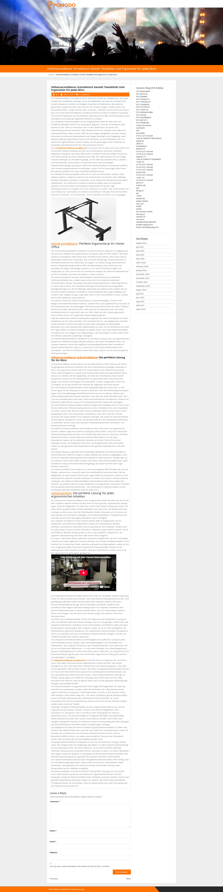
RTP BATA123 (142, 94)
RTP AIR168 (141, 115)
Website (53, 852)
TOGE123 (140, 162)
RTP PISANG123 (143, 99)
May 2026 (140, 255)
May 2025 (140, 301)
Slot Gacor (140, 219)
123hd (138, 196)
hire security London (144, 211)
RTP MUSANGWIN (143, 117)
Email (53, 841)
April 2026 (140, 258)
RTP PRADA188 (142, 122)
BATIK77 (139, 183)
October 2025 (142, 282)
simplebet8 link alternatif (146, 222)
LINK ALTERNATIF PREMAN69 (148, 159)
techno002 (140, 128)
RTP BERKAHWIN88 (144, 112)
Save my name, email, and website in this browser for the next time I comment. (80, 866)
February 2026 (142, 266)
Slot (137, 130)
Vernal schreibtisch (64, 243)
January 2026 (141, 270)
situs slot (140, 204)
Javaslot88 (140, 133)
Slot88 (138, 206)
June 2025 (140, 297)
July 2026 (140, 247)
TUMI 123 (140, 177)
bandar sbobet (142, 201)
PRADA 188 (141, 185)
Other (51, 75)
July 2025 (140, 293)
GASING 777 (141, 156)
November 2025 (142, 278)
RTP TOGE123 (142, 109)
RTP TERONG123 (143, 102)
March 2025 (141, 309)
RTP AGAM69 (141, 96)
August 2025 (141, 290)
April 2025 (140, 305)
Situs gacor (140, 214)
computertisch (61, 493)
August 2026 (141, 243)
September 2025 (143, 286)
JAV (137, 193)
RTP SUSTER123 (143, 107)
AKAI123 (139, 143)
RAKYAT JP (140, 149)
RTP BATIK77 (141, 120)
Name (53, 831)
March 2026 (141, 262)
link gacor (140, 190)
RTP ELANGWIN (142, 104)
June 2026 (140, 251)
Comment (55, 801)
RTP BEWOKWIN (143, 91)
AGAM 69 (140, 141)
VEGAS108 (140, 198)
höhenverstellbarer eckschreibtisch (74, 357)
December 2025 (142, 274)
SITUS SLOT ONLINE (144, 136)
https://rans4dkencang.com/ (147, 227)
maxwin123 (140, 217)
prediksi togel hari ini (144, 224)
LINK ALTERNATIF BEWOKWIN (148, 138)
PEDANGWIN (141, 146)
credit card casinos (143, 125)
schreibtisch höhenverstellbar (69, 148)
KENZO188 (140, 172)
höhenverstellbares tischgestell (69, 660)
